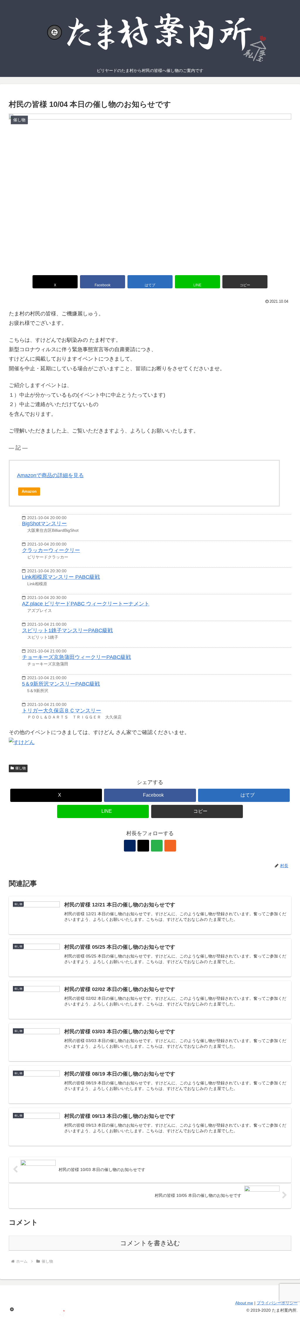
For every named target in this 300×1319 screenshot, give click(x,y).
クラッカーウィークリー (51, 550)
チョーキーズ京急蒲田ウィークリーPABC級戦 (76, 657)
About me (244, 1303)
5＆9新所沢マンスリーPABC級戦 (61, 684)
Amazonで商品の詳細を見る (50, 475)
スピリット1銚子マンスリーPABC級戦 (67, 630)
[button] (244, 281)
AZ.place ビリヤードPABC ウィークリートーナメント (85, 604)
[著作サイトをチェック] (130, 846)
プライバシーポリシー (277, 1303)
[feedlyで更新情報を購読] (157, 846)
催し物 (20, 768)
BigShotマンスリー (44, 523)
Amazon (29, 491)
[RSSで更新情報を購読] (170, 846)
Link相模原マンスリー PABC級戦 (61, 577)
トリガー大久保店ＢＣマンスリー (61, 711)
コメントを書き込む (150, 1243)
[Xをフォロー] (143, 846)
